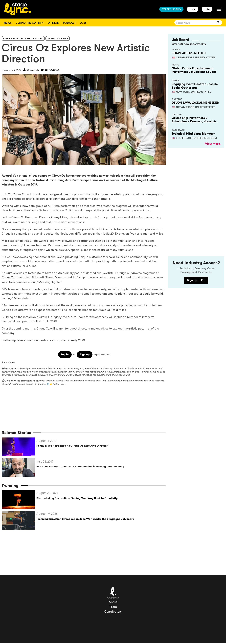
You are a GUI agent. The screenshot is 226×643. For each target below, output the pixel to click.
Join (207, 9)
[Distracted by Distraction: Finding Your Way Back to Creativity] (19, 499)
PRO (171, 9)
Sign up (85, 354)
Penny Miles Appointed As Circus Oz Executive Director (72, 445)
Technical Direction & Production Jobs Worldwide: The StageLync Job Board (85, 519)
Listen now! (59, 384)
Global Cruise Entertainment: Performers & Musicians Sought (194, 70)
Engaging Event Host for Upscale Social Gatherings (195, 86)
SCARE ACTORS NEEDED (189, 53)
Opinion (53, 22)
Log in (65, 354)
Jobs (83, 22)
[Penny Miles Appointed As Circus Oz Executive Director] (19, 446)
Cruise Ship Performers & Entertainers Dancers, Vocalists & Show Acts (195, 121)
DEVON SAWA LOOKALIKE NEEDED (195, 103)
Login (192, 9)
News (8, 22)
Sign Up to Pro (196, 280)
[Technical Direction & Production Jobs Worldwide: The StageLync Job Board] (19, 520)
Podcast (69, 22)
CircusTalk (32, 70)
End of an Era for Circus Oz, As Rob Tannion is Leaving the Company (80, 466)
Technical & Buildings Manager (193, 133)
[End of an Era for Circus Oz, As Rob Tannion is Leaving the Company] (19, 467)
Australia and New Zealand (23, 39)
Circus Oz (52, 70)
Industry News (57, 39)
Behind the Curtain (30, 22)
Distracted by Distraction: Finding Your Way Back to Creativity (77, 498)
